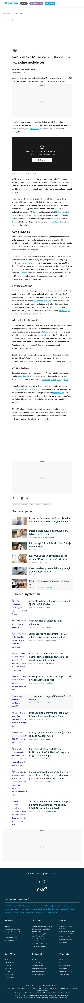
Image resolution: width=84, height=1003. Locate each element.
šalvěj (59, 380)
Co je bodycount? (10, 940)
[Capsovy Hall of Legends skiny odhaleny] (19, 624)
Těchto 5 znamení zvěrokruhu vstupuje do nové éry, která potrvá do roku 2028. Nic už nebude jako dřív (50, 804)
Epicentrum (8, 926)
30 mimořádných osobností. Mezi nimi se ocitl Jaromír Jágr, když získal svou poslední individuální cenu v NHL (50, 775)
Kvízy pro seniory (10, 935)
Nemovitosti (15, 909)
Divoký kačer (63, 942)
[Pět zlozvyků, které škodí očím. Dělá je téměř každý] (19, 546)
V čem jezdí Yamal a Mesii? (12, 932)
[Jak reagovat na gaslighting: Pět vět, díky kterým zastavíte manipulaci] (19, 640)
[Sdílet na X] (17, 498)
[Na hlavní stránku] (12, 3)
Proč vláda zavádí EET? (66, 934)
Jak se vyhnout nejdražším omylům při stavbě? (50, 698)
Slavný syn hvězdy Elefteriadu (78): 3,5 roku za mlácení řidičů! (50, 734)
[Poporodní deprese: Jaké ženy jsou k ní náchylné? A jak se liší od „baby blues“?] (19, 521)
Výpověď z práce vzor (65, 939)
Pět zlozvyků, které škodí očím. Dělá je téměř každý (50, 545)
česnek (34, 376)
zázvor (53, 380)
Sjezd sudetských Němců (66, 931)
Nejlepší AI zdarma (37, 965)
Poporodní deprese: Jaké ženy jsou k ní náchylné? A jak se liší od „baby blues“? (50, 520)
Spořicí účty (62, 963)
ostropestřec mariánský (27, 389)
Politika (62, 920)
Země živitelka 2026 (65, 974)
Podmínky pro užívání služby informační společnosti (55, 993)
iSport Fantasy (46, 906)
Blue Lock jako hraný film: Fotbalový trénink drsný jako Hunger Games (48, 714)
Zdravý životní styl (19, 13)
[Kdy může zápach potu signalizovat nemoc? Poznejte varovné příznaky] (19, 559)
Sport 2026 (10, 954)
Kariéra (54, 874)
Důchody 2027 (63, 968)
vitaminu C (27, 263)
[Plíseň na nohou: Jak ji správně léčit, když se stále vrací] (19, 533)
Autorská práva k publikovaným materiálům (26, 993)
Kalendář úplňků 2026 (11, 937)
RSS (46, 874)
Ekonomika (64, 954)
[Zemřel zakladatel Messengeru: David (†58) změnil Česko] (19, 607)
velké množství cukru (42, 301)
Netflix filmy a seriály (38, 974)
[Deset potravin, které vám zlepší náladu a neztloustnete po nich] (19, 683)
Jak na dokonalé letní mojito (40, 944)
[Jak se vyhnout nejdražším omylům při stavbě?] (19, 701)
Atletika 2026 (9, 974)
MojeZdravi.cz (6, 13)
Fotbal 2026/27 (9, 963)
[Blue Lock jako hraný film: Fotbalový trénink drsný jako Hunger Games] (19, 719)
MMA (6, 960)
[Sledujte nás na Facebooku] (39, 881)
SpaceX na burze (36, 960)
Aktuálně (9, 920)
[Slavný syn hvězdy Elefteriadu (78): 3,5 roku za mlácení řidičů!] (19, 737)
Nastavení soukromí (50, 995)
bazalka (26, 376)
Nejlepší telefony (37, 963)
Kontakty (30, 874)
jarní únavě (34, 129)
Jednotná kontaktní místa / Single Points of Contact (32, 997)
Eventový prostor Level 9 (21, 912)
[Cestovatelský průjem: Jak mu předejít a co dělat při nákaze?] (19, 571)
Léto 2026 (36, 920)
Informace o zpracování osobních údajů (26, 995)
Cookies (40, 995)
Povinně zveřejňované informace (57, 997)
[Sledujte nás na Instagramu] (44, 881)
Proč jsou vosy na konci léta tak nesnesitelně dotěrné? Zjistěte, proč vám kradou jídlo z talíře (48, 656)
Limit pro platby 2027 (65, 965)
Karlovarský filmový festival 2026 (42, 926)
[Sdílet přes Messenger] (26, 498)
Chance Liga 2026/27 (39, 912)
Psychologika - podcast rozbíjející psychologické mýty (40, 909)
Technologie (37, 954)
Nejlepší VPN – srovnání (39, 971)
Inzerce (39, 874)
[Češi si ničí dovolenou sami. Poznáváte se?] (19, 584)
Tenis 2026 (8, 968)
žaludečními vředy (48, 332)
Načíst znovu (42, 160)
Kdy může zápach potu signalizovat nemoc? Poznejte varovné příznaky (48, 557)
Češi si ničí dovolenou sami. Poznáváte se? (50, 583)
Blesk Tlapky (23, 906)
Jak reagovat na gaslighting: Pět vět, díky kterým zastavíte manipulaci (48, 635)
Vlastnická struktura (62, 995)
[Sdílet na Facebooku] (13, 498)
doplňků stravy (58, 393)
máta (20, 376)
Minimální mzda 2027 (65, 971)
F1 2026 (7, 971)
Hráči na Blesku (34, 906)
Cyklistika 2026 (9, 977)
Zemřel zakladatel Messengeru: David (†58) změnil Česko (49, 603)
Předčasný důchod (64, 960)
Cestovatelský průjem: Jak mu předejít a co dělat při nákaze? (50, 570)
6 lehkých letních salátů (38, 946)
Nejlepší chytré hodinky (39, 968)
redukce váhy (56, 222)
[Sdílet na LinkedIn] (22, 498)
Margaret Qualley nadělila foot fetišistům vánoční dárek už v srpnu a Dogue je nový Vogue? (49, 752)
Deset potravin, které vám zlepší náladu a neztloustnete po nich (50, 678)
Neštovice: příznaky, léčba (12, 929)
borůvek (25, 273)
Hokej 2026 (8, 965)
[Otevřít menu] (78, 3)
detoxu (36, 212)
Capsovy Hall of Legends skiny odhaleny (45, 622)
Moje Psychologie (11, 906)
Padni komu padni (64, 937)
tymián (65, 380)
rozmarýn (46, 380)
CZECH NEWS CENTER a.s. (50, 986)
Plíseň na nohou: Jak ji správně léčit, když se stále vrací (48, 532)
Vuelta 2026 (52, 912)
